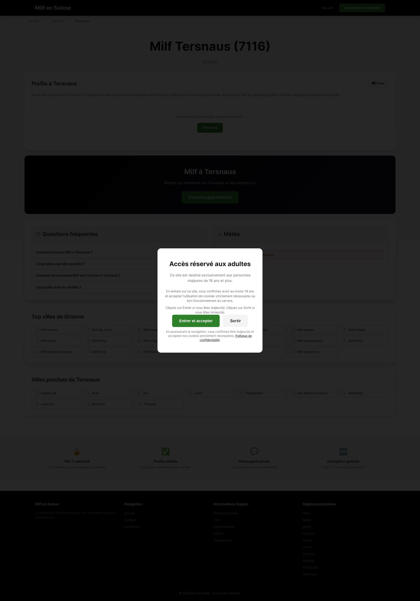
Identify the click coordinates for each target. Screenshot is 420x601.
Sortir (235, 320)
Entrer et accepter (196, 321)
